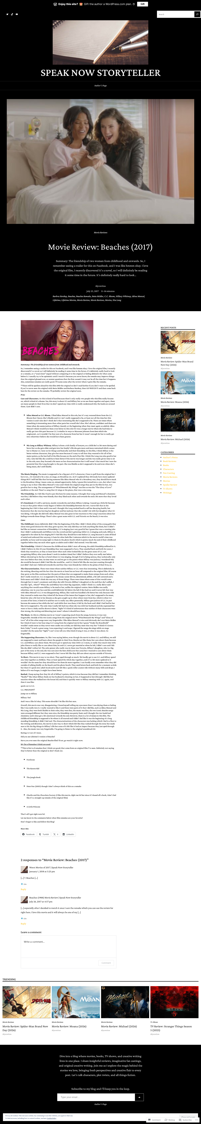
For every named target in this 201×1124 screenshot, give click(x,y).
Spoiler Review (170, 484)
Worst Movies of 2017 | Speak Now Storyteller (51, 867)
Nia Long (117, 300)
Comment (106, 963)
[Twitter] (7, 14)
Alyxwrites (100, 286)
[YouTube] (17, 14)
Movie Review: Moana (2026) (175, 402)
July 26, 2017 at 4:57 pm (40, 901)
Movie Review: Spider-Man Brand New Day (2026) (177, 363)
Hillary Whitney (123, 296)
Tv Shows (167, 488)
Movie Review (83, 300)
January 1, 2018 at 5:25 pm (42, 871)
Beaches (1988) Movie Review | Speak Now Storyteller (55, 897)
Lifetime (56, 300)
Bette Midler (97, 296)
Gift (142, 4)
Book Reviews (169, 461)
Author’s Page (100, 85)
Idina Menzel (138, 296)
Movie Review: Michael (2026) (175, 439)
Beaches (71, 296)
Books (166, 465)
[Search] (197, 14)
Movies (108, 300)
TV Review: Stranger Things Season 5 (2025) (171, 1028)
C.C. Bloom (109, 296)
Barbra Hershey (60, 296)
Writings (167, 492)
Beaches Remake (83, 296)
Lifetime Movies (68, 300)
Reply (23, 889)
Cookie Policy (51, 1118)
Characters (168, 469)
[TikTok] (12, 14)
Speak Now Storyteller (101, 72)
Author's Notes (170, 457)
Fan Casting (169, 473)
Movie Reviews (100, 232)
